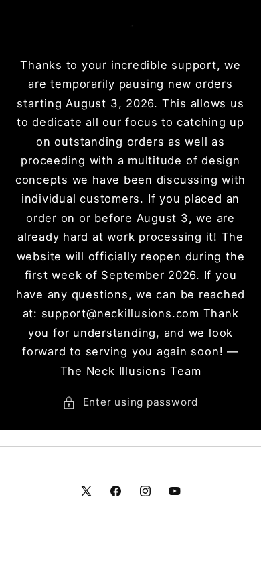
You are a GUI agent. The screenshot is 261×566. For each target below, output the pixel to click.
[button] (130, 403)
